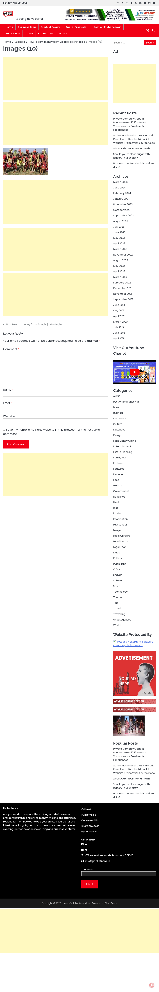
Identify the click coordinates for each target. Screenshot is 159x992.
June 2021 (119, 305)
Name (8, 390)
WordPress (111, 903)
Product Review (50, 27)
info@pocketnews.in (97, 861)
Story (116, 586)
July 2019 (118, 327)
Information (46, 33)
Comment (11, 349)
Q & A (116, 569)
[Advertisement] (55, 78)
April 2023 (119, 243)
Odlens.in (86, 809)
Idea (115, 508)
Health (117, 502)
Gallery (117, 485)
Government (121, 491)
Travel (29, 33)
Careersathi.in (89, 820)
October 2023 (121, 210)
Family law (119, 457)
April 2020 (119, 316)
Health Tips (13, 33)
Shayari (117, 575)
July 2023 (118, 227)
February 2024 (122, 193)
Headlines (119, 496)
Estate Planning (122, 452)
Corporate (119, 418)
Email (8, 403)
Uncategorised (122, 619)
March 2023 (120, 249)
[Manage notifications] (151, 985)
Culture (117, 424)
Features (118, 469)
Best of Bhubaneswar (107, 27)
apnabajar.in (89, 831)
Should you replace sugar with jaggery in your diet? (131, 156)
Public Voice (88, 815)
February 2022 (122, 282)
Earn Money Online (124, 441)
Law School (120, 524)
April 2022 (119, 271)
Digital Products (76, 27)
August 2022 (120, 260)
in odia (117, 513)
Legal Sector (120, 541)
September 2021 (123, 299)
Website (9, 416)
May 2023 (119, 238)
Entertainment (122, 446)
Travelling (119, 614)
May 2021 (118, 310)
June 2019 (119, 333)
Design (117, 435)
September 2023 (123, 215)
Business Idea (27, 27)
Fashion (118, 463)
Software (118, 580)
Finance (118, 474)
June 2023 (119, 232)
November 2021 (122, 294)
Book (116, 407)
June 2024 (119, 187)
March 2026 (120, 182)
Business (118, 413)
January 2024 (121, 199)
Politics (117, 558)
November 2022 (123, 254)
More (62, 33)
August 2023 (120, 221)
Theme (117, 597)
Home (9, 27)
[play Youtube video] (134, 372)
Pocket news (35, 13)
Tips (115, 603)
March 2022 (120, 277)
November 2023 (123, 204)
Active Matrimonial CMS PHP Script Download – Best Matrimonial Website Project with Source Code (134, 139)
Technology (120, 591)
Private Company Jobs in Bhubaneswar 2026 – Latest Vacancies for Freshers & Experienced (130, 124)
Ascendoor (84, 903)
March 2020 (120, 322)
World (116, 625)
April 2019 (119, 338)
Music (116, 552)
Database (119, 429)
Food (116, 480)
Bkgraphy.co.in (90, 826)
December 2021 (122, 288)
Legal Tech (119, 547)
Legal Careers (121, 536)
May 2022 (119, 266)
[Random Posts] (147, 30)
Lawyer (117, 530)
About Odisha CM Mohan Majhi (131, 148)
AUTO (116, 396)
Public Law (119, 564)
